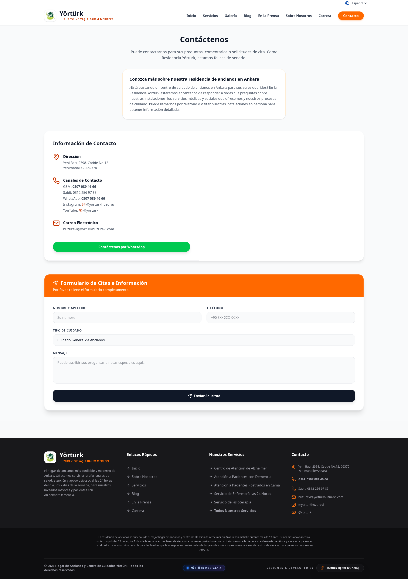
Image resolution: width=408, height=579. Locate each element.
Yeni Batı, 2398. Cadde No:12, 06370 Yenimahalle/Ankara (323, 468)
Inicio (191, 15)
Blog (247, 15)
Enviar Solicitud (207, 395)
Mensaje (60, 353)
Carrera (325, 15)
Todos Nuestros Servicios (235, 510)
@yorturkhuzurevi (100, 204)
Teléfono (215, 308)
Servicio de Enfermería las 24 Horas (242, 493)
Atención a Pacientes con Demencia (242, 476)
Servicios (210, 15)
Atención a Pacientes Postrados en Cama (247, 485)
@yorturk (90, 210)
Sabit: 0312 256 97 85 (313, 488)
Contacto (351, 15)
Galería (231, 15)
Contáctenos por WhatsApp (121, 247)
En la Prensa (268, 15)
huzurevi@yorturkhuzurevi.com (88, 229)
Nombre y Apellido (70, 308)
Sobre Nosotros (299, 15)
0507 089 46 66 (84, 186)
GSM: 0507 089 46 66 (313, 479)
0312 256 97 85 (84, 192)
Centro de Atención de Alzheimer (240, 468)
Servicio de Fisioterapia (232, 502)
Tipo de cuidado (67, 330)
